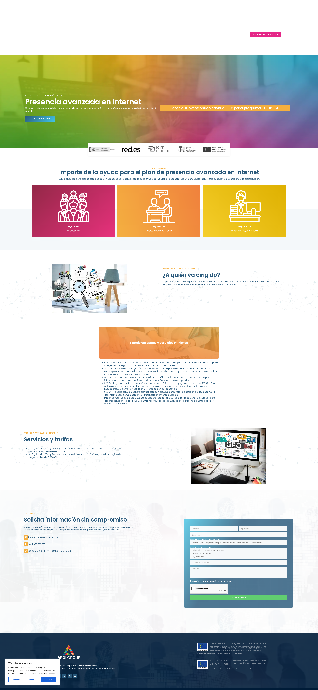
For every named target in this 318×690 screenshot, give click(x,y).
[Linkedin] (70, 676)
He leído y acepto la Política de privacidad (212, 581)
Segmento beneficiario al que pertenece (205, 539)
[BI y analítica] (238, 556)
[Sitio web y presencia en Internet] (238, 550)
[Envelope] (75, 676)
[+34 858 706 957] (26, 544)
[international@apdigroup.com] (26, 537)
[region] (32, 672)
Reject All (32, 680)
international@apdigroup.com (43, 537)
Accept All (48, 680)
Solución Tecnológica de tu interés (203, 547)
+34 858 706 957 (37, 544)
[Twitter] (64, 676)
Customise (16, 680)
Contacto (238, 34)
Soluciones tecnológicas (207, 34)
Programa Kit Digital (174, 34)
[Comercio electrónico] (238, 553)
